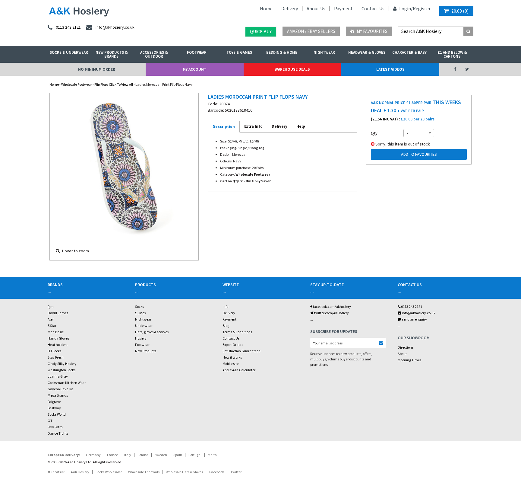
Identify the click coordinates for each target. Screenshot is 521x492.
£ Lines (140, 313)
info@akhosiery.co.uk (418, 313)
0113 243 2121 (411, 306)
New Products (145, 351)
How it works (232, 357)
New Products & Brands (112, 54)
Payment (343, 8)
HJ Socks (54, 351)
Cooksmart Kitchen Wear (67, 382)
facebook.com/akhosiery (331, 306)
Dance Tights (58, 433)
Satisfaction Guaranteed (241, 351)
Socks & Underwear (69, 52)
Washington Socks (61, 370)
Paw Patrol (55, 427)
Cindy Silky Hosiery (62, 363)
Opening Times (409, 360)
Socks (139, 306)
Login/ (405, 8)
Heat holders (57, 344)
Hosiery (141, 338)
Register (422, 8)
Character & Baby (409, 52)
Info (225, 306)
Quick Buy (261, 31)
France (112, 454)
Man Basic (56, 332)
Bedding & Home (281, 52)
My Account (195, 69)
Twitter (236, 472)
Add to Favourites (419, 154)
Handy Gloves (58, 338)
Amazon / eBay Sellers (311, 31)
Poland (142, 454)
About (402, 353)
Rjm (51, 306)
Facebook (216, 472)
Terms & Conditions (237, 332)
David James (58, 313)
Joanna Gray (58, 376)
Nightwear (324, 52)
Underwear (144, 325)
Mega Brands (58, 395)
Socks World (57, 414)
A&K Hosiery (80, 472)
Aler (51, 319)
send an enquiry (414, 319)
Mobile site (230, 363)
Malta (212, 454)
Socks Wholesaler (109, 472)
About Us (316, 8)
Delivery (289, 8)
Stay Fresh (56, 357)
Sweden (161, 454)
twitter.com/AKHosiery (331, 313)
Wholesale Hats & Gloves (184, 472)
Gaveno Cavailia (60, 389)
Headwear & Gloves (366, 52)
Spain (177, 454)
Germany (93, 454)
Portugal (194, 454)
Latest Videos (390, 69)
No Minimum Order (96, 69)
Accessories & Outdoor (154, 54)
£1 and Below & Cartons (452, 54)
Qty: (374, 133)
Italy (127, 454)
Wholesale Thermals (143, 472)
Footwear (197, 52)
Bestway (54, 408)
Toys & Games (239, 52)
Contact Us (373, 8)
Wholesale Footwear (76, 84)
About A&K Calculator (239, 370)
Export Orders (233, 344)
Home (266, 8)
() (460, 11)
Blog (226, 325)
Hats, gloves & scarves (152, 332)
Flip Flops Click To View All (113, 84)
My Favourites (371, 31)
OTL (51, 420)
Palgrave (54, 401)
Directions (405, 347)
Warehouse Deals (292, 69)
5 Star (52, 325)
